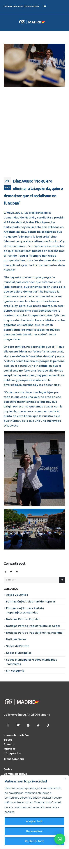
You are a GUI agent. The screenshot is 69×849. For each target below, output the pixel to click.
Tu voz (8, 740)
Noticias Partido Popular (23, 619)
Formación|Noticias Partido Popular (30, 601)
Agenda (9, 744)
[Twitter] (18, 725)
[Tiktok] (47, 725)
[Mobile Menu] (44, 6)
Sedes (8, 769)
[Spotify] (28, 725)
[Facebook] (8, 725)
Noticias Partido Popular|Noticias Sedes (33, 626)
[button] (59, 839)
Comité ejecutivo (15, 774)
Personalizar (34, 831)
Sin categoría (15, 670)
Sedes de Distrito (17, 646)
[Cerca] (65, 778)
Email (17, 572)
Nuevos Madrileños (16, 735)
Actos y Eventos (17, 594)
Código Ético (12, 753)
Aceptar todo (34, 821)
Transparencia (14, 759)
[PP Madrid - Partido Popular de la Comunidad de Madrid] (17, 22)
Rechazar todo (34, 841)
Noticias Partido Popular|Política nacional (34, 632)
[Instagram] (37, 725)
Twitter (11, 572)
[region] (34, 812)
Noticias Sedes (16, 639)
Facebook (6, 572)
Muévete (9, 749)
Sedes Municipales (18, 653)
